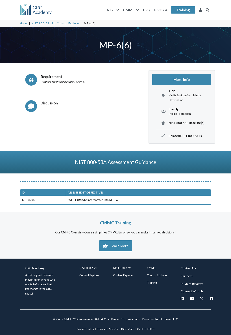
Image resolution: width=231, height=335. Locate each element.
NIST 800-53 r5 (42, 23)
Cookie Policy (146, 328)
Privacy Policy (85, 328)
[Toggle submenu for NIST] (118, 10)
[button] (207, 10)
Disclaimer (128, 328)
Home (24, 23)
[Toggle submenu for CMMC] (137, 10)
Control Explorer (68, 23)
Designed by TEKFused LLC (160, 319)
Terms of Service (108, 328)
